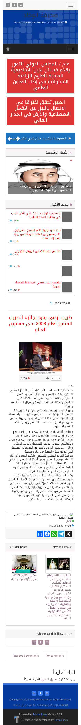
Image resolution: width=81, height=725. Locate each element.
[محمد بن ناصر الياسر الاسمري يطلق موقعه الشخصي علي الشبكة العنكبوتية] (40, 176)
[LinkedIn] (21, 5)
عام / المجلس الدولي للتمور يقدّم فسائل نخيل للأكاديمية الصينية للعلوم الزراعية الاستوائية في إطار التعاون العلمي (40, 75)
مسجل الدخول (49, 679)
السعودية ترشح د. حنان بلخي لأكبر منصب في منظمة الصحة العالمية (35, 215)
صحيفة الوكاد (40, 15)
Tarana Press (40, 714)
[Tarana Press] (17, 720)
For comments (54, 655)
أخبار (68, 521)
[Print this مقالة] (47, 378)
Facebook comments (25, 655)
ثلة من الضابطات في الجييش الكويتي (37, 251)
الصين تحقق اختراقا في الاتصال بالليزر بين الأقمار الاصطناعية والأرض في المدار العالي (41, 111)
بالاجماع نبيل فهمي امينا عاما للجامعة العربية (37, 284)
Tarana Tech (61, 720)
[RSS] (8, 5)
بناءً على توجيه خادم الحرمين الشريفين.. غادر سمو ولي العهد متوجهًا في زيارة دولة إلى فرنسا (36, 234)
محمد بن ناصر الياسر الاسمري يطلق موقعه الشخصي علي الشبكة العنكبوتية (45, 188)
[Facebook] (15, 5)
